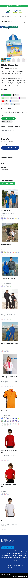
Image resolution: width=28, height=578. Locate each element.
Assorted (7, 95)
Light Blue (16, 104)
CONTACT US (8, 547)
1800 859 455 (9, 21)
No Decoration (10, 118)
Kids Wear (9, 183)
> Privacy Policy (12, 564)
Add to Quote (12, 147)
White (6, 104)
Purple (22, 98)
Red (5, 101)
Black (16, 95)
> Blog (10, 567)
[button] (14, 45)
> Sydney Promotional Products (17, 565)
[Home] (14, 12)
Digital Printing (6, 121)
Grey (14, 98)
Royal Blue (15, 101)
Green (6, 98)
